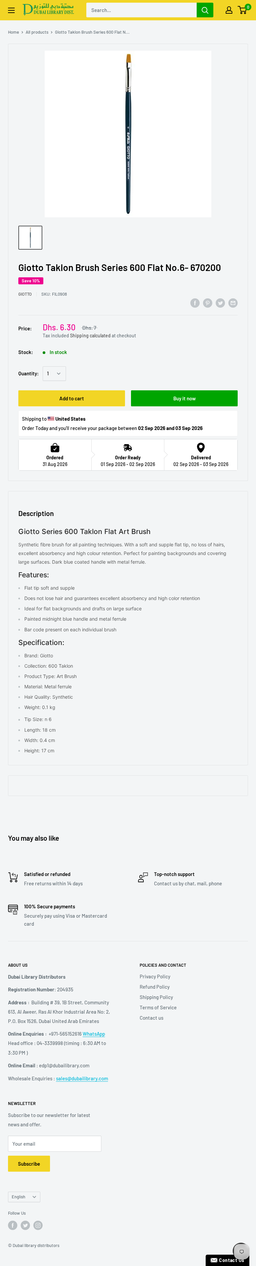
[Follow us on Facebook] (12, 1225)
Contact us (151, 1018)
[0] (242, 10)
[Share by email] (233, 303)
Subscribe (29, 1164)
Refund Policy (155, 987)
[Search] (205, 10)
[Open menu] (11, 10)
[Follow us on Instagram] (38, 1225)
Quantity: (28, 373)
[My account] (229, 10)
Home (13, 32)
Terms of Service (158, 1007)
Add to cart (71, 398)
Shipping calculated (90, 335)
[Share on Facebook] (195, 303)
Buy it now (184, 398)
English (18, 1196)
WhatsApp (94, 1034)
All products (37, 32)
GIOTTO (25, 294)
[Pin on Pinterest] (207, 303)
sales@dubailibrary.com (82, 1078)
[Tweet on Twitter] (220, 303)
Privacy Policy (155, 976)
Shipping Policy (156, 997)
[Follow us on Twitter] (25, 1225)
